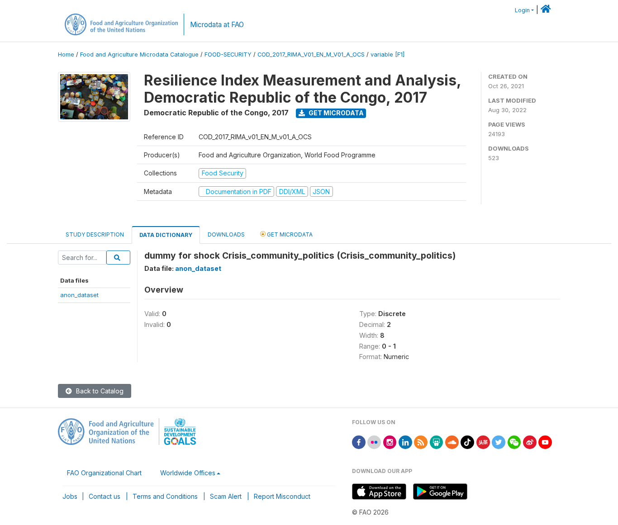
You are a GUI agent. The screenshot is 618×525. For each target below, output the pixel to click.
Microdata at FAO (217, 24)
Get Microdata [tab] (289, 234)
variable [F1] (387, 54)
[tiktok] (467, 441)
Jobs (69, 496)
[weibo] (530, 441)
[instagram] (390, 441)
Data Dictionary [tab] (165, 235)
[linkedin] (405, 441)
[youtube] (545, 441)
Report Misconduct (282, 496)
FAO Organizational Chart (104, 473)
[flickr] (374, 441)
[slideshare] (436, 441)
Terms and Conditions (165, 496)
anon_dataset (79, 294)
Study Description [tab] (95, 234)
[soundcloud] (452, 441)
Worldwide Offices (187, 473)
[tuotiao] (483, 441)
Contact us (104, 496)
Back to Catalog (99, 391)
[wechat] (514, 441)
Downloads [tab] (226, 234)
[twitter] (498, 441)
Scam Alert (226, 496)
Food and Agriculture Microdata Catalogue (139, 54)
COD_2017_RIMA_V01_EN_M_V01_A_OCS (311, 54)
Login (522, 10)
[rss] (421, 441)
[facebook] (359, 441)
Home (66, 54)
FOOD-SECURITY (228, 54)
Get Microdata (335, 113)
